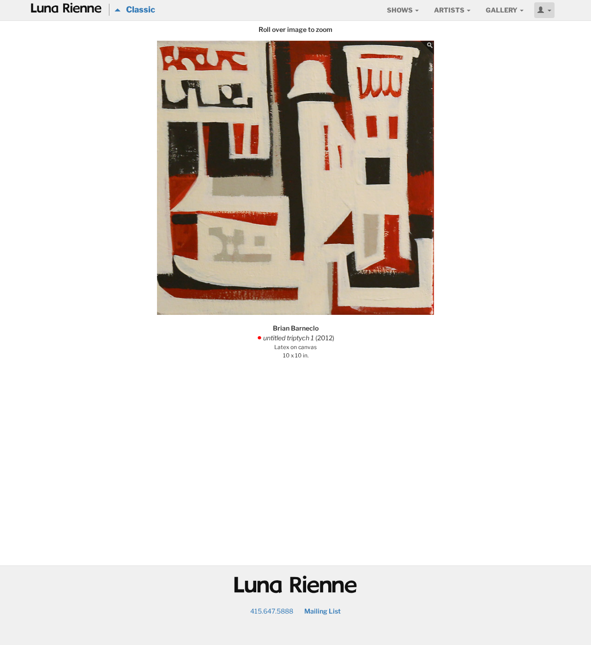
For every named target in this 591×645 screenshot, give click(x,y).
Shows (400, 10)
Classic (138, 9)
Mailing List (322, 611)
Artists (450, 10)
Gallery (502, 10)
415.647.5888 (271, 611)
